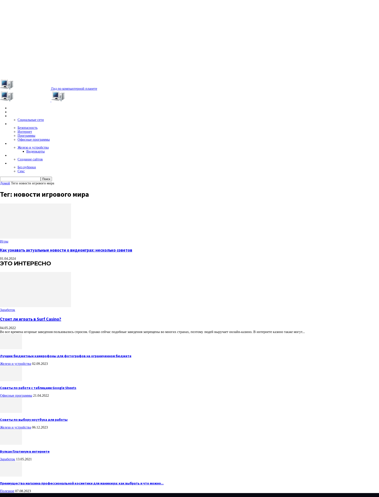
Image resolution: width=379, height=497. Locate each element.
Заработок (17, 155)
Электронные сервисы (27, 116)
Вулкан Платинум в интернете (25, 451)
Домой (5, 183)
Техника (15, 143)
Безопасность (28, 128)
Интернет (25, 131)
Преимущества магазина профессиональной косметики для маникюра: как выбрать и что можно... (82, 483)
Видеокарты (35, 151)
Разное (14, 163)
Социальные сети (31, 120)
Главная (15, 108)
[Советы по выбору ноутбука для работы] (11, 412)
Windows (16, 124)
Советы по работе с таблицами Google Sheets (38, 387)
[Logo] (25, 100)
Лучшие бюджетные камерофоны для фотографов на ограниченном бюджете (65, 356)
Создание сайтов (30, 159)
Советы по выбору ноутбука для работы (34, 419)
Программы (26, 135)
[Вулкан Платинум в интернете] (11, 443)
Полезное (7, 491)
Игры (13, 112)
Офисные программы (34, 139)
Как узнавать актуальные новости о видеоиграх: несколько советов (66, 250)
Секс (21, 171)
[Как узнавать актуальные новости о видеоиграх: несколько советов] (35, 237)
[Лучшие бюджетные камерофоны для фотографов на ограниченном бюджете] (11, 348)
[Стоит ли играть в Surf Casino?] (35, 306)
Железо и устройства (33, 147)
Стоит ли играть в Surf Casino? (30, 319)
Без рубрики (27, 167)
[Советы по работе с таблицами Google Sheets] (11, 380)
